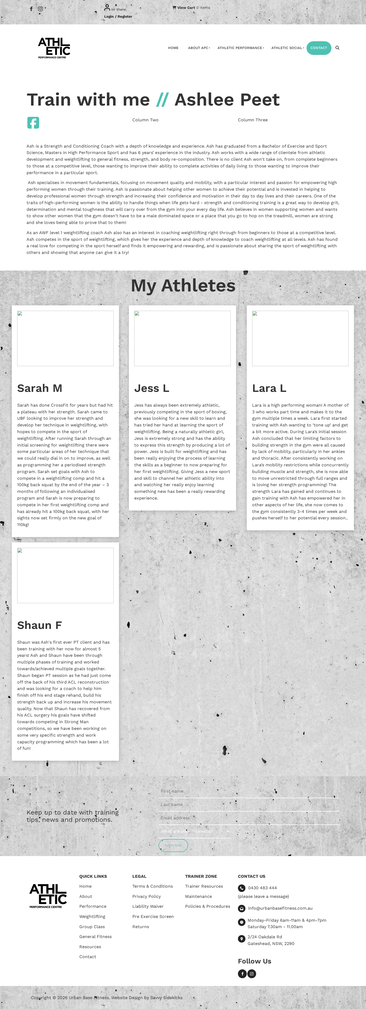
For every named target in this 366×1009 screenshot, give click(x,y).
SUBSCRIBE (173, 845)
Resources (90, 946)
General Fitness (95, 936)
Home (173, 48)
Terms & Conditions (152, 886)
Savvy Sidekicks (166, 997)
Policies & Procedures (207, 906)
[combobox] (195, 831)
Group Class (92, 926)
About (85, 896)
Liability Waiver (148, 906)
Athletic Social (286, 48)
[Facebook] (31, 8)
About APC (198, 48)
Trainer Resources (204, 886)
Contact (319, 48)
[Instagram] (40, 8)
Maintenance (198, 896)
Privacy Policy (146, 896)
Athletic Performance (240, 48)
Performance (92, 906)
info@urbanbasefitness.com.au (280, 908)
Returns (140, 926)
